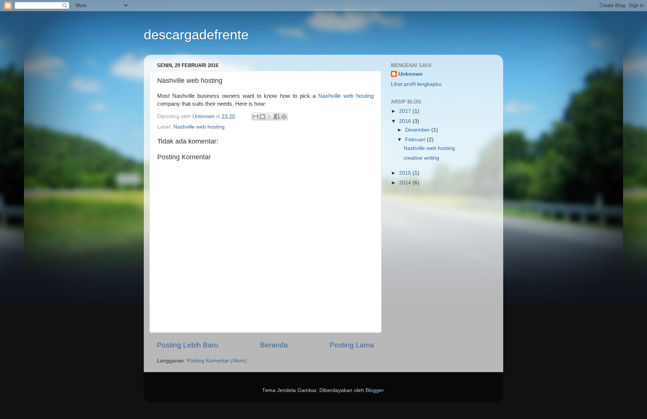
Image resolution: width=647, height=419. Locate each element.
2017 (406, 111)
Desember (418, 130)
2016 (406, 121)
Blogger (374, 390)
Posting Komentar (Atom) (217, 361)
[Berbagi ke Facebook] (276, 116)
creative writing (421, 158)
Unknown (410, 74)
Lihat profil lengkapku (416, 84)
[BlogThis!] (262, 116)
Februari (416, 139)
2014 (406, 183)
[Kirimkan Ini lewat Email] (255, 116)
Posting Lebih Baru (187, 345)
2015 (406, 173)
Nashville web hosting (346, 96)
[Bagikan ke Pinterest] (284, 116)
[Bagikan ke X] (269, 116)
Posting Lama (351, 345)
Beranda (274, 345)
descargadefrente (196, 34)
